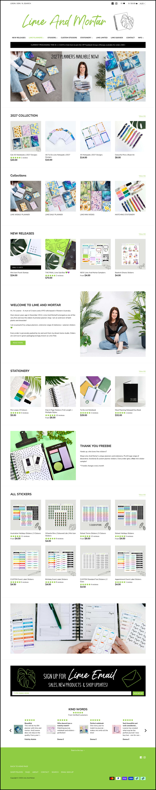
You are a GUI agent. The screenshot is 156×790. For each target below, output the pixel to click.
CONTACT (45, 772)
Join (18, 3)
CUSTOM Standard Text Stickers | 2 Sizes (93, 580)
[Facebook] (113, 3)
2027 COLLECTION (24, 116)
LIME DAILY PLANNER (54, 214)
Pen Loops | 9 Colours (18, 410)
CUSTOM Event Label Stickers (22, 579)
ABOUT (35, 772)
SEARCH (55, 772)
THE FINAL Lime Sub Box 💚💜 (57, 272)
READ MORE (18, 343)
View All (142, 116)
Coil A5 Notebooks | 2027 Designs (23, 155)
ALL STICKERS (21, 494)
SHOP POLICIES (16, 772)
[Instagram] (116, 3)
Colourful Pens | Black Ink (124, 155)
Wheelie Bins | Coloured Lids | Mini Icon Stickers (60, 534)
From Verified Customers (78, 715)
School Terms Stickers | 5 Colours (93, 533)
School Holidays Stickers (124, 533)
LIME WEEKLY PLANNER (20, 214)
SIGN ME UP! (138, 693)
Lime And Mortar (29, 778)
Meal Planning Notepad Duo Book (128, 410)
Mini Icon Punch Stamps (19, 272)
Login (12, 3)
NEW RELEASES (22, 233)
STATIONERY (19, 371)
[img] (78, 712)
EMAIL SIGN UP (67, 772)
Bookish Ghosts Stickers (124, 272)
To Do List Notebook (88, 410)
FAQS (27, 772)
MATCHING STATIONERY (125, 214)
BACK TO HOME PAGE (19, 766)
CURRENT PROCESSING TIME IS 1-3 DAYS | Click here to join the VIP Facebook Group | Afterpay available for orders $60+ (78, 45)
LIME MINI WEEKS (87, 214)
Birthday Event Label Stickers (56, 579)
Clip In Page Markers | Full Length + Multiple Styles (59, 411)
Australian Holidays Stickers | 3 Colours (25, 533)
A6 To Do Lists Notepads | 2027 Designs (57, 156)
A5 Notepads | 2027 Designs (91, 155)
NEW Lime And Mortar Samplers (92, 272)
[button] (10, 730)
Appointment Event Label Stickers (128, 579)
